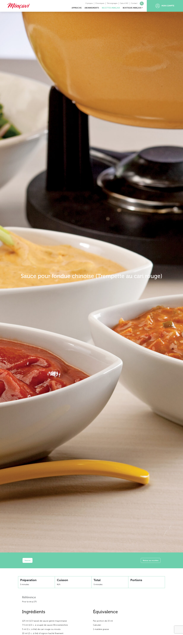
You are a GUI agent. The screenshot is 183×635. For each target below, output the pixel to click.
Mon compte (167, 6)
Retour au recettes (150, 560)
